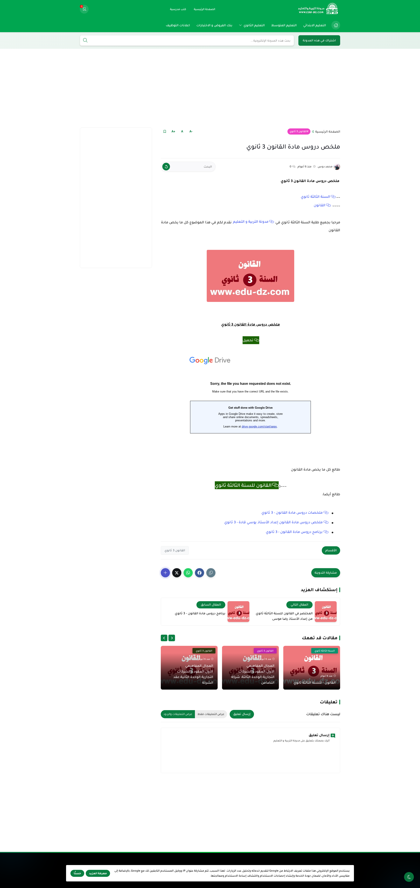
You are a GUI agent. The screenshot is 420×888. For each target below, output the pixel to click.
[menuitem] (334, 25)
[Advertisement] (210, 88)
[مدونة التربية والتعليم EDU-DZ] (318, 9)
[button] (199, 572)
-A (190, 131)
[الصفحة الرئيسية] (335, 25)
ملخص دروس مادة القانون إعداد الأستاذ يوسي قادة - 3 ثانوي (273, 522)
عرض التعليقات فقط (211, 714)
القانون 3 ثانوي (298, 131)
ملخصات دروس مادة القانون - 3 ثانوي (292, 513)
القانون (319, 205)
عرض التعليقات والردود (177, 714)
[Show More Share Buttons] (165, 572)
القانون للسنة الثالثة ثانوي (243, 485)
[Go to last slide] (171, 638)
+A (173, 131)
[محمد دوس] (337, 166)
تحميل (248, 340)
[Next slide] (164, 638)
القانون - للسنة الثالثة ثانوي (315, 682)
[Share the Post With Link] (210, 572)
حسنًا (77, 873)
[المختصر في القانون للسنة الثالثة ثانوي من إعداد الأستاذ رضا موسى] (326, 611)
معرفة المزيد (98, 873)
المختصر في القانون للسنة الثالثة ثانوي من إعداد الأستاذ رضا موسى (284, 616)
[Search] (85, 40)
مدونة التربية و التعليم (250, 222)
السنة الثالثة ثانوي (315, 197)
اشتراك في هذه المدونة (319, 40)
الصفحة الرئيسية (327, 131)
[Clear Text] (166, 166)
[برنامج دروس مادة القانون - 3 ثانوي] (238, 611)
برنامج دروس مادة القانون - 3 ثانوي (294, 532)
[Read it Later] (164, 131)
